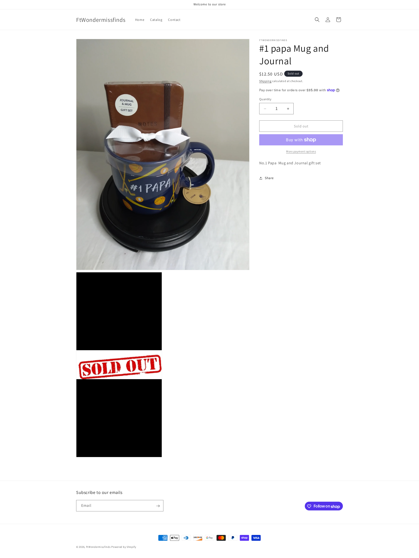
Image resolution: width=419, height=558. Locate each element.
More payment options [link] (301, 151)
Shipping (265, 81)
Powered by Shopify (123, 547)
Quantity (265, 99)
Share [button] (269, 178)
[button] (317, 19)
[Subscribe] (158, 506)
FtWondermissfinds (98, 547)
